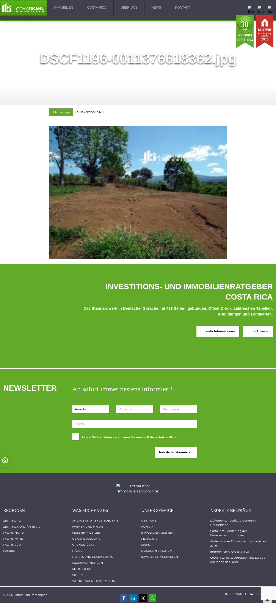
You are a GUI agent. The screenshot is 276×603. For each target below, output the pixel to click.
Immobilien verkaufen (159, 556)
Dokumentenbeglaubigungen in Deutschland (234, 522)
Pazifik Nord (13, 532)
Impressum (234, 594)
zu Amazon (259, 331)
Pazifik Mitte (13, 538)
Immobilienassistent (158, 532)
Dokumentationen (156, 550)
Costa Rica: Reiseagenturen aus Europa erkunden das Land (238, 560)
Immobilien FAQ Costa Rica (229, 551)
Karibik (9, 550)
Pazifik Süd (12, 544)
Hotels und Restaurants (92, 556)
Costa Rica (97, 7)
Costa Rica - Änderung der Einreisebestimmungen (229, 533)
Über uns (129, 7)
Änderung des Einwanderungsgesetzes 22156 (238, 543)
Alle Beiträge (61, 112)
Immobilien (63, 7)
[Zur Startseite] (23, 8)
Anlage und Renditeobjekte (95, 520)
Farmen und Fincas (88, 526)
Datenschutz (259, 594)
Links (145, 544)
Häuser (78, 550)
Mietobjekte (82, 568)
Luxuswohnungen (87, 562)
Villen (77, 574)
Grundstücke (83, 544)
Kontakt (182, 7)
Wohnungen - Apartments (93, 581)
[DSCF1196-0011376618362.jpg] (138, 192)
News (156, 7)
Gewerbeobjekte (86, 538)
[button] (123, 598)
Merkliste (149, 538)
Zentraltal (12, 520)
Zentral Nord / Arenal (21, 526)
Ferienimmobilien (86, 532)
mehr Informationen (220, 331)
